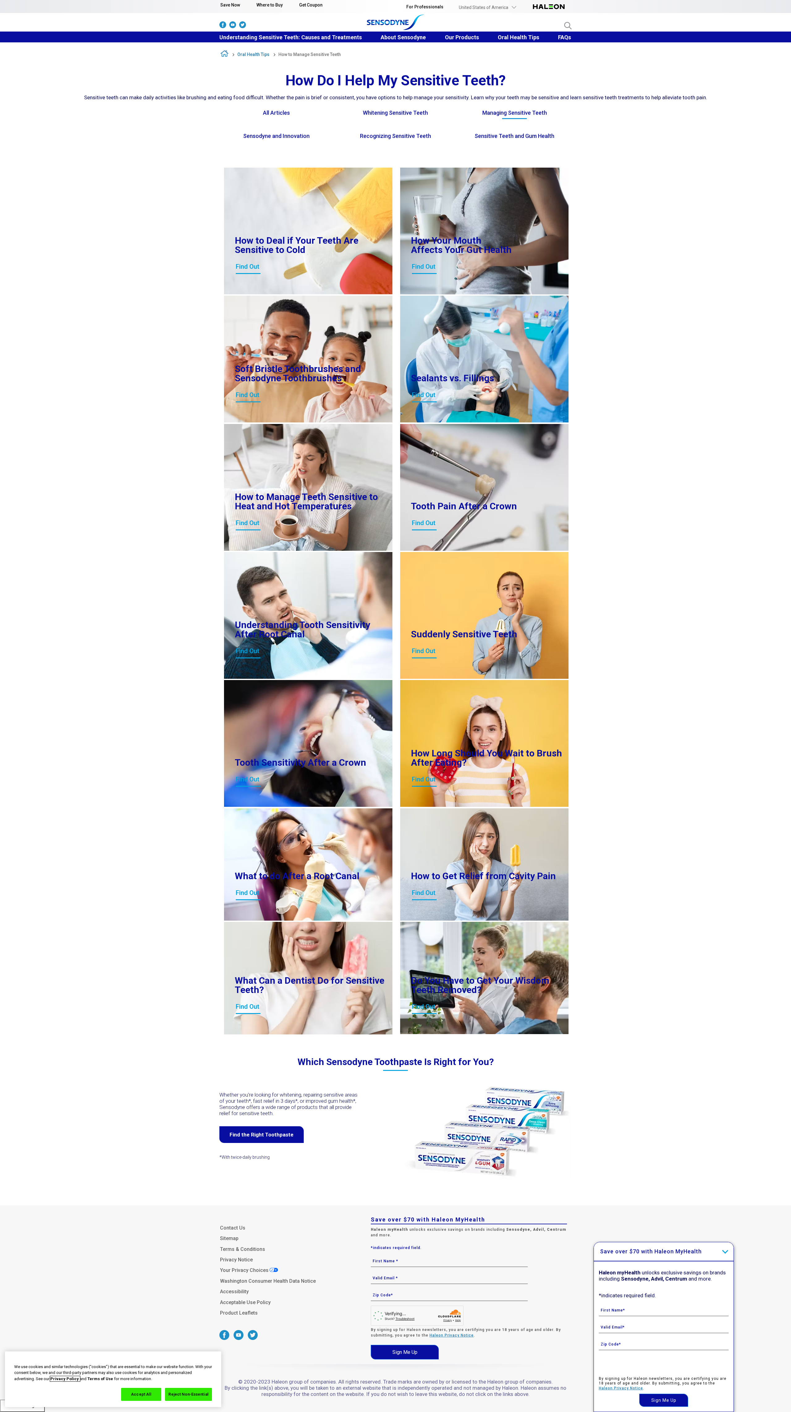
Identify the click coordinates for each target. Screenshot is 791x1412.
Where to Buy (269, 4)
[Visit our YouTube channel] (232, 26)
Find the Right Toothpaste (262, 1135)
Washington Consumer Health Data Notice (268, 1281)
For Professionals (424, 6)
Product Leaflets (239, 1313)
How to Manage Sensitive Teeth (309, 54)
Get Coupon (311, 4)
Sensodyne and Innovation (276, 136)
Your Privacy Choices (244, 1270)
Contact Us (232, 1228)
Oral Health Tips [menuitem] (518, 37)
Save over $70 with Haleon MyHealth (651, 1251)
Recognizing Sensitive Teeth (395, 136)
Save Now (230, 4)
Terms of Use (100, 1378)
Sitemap (229, 1238)
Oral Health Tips (253, 54)
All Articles (276, 112)
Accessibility (234, 1291)
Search (568, 25)
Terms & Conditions (242, 1249)
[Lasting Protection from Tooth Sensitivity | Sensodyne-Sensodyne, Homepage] (549, 7)
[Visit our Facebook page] (222, 26)
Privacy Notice (236, 1260)
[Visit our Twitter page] (242, 26)
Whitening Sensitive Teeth (395, 112)
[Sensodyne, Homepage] (395, 23)
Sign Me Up (404, 1352)
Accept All (141, 1394)
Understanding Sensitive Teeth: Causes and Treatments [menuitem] (290, 37)
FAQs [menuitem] (564, 37)
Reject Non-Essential (188, 1394)
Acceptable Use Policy (245, 1302)
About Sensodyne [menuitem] (403, 37)
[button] (488, 7)
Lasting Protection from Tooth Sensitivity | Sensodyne (224, 55)
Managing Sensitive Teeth (514, 112)
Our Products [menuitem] (462, 37)
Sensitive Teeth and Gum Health (514, 136)
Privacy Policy (65, 1378)
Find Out (247, 266)
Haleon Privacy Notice (451, 1335)
